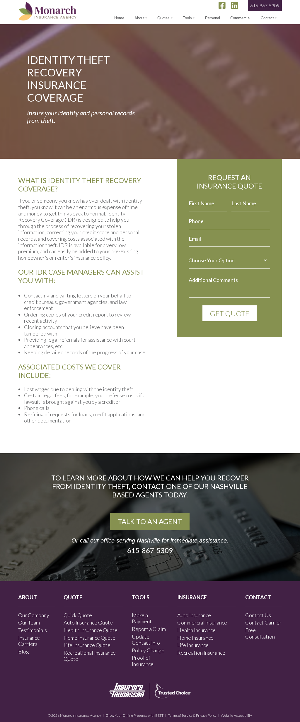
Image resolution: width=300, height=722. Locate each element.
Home (119, 18)
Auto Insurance (194, 615)
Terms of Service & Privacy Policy (192, 715)
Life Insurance (193, 645)
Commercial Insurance (202, 622)
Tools (187, 18)
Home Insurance (195, 637)
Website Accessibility (236, 715)
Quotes (163, 18)
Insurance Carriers (29, 640)
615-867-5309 (264, 5)
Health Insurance (196, 630)
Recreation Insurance (201, 652)
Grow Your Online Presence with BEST (134, 715)
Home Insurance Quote (89, 637)
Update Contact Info (146, 639)
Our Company (33, 615)
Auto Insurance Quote (88, 622)
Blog (23, 651)
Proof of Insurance (143, 660)
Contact (267, 18)
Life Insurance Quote (87, 645)
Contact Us (258, 615)
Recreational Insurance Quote (90, 655)
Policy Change (148, 650)
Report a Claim (149, 629)
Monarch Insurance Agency (80, 715)
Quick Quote (78, 615)
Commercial (240, 18)
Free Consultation (260, 633)
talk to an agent (150, 521)
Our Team (29, 622)
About (139, 18)
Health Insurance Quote (90, 630)
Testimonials (32, 630)
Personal (212, 18)
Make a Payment (142, 618)
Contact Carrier (263, 622)
